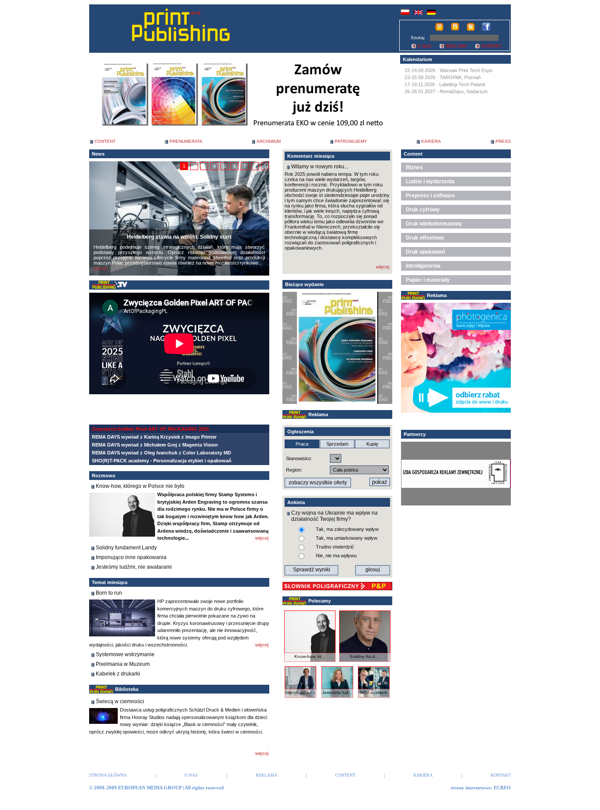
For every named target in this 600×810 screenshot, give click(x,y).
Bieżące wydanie (304, 284)
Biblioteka (126, 689)
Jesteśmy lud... (337, 692)
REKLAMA (456, 46)
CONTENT (105, 141)
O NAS (424, 46)
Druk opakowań (425, 252)
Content (413, 153)
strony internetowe (471, 787)
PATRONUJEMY (351, 141)
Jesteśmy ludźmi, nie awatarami (134, 567)
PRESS (503, 141)
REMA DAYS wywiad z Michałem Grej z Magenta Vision (155, 444)
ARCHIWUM (269, 141)
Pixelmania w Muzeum (123, 664)
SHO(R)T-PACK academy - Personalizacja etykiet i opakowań (161, 460)
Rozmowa (103, 475)
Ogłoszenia (300, 431)
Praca (302, 444)
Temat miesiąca (109, 582)
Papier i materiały (428, 280)
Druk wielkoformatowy (434, 224)
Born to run (109, 593)
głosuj (372, 570)
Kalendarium (417, 59)
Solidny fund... (364, 656)
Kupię (372, 444)
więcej (100, 268)
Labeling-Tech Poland (462, 84)
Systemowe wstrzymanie (125, 654)
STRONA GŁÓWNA (108, 775)
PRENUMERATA (186, 141)
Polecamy (319, 600)
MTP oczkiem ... (373, 695)
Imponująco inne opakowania (131, 557)
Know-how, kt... (309, 656)
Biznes (414, 167)
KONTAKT (491, 46)
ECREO (502, 787)
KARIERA (431, 141)
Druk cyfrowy (423, 210)
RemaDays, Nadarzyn (464, 91)
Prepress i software (430, 196)
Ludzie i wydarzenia (430, 181)
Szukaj (417, 37)
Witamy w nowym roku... (319, 166)
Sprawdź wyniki (311, 570)
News (98, 153)
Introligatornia (423, 266)
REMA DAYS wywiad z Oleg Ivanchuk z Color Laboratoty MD (161, 452)
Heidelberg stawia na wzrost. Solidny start (179, 237)
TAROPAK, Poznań (460, 77)
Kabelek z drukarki (118, 674)
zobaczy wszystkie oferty (318, 482)
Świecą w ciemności (120, 701)
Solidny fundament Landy (126, 548)
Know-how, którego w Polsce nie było (140, 486)
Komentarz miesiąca (310, 156)
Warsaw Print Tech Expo (466, 70)
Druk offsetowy (425, 238)
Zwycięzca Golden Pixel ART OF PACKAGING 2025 (150, 429)
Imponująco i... (300, 692)
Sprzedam (337, 444)
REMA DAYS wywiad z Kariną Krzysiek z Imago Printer (154, 437)
